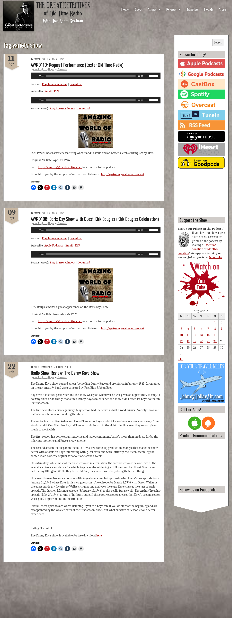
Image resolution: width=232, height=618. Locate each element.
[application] (95, 76)
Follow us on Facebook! (198, 489)
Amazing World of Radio (45, 58)
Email (48, 91)
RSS (56, 91)
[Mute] (146, 76)
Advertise (192, 9)
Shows (152, 9)
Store (222, 9)
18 (188, 341)
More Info (215, 257)
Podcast (61, 58)
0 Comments (62, 69)
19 (194, 341)
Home (125, 9)
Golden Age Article (62, 367)
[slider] (154, 76)
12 (194, 335)
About (138, 9)
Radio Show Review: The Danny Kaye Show (65, 372)
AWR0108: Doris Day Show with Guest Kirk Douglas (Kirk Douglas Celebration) (95, 218)
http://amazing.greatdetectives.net (60, 167)
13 (201, 335)
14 (208, 335)
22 (215, 341)
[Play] (35, 76)
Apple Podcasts (53, 245)
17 (181, 341)
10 (181, 335)
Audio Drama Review (43, 367)
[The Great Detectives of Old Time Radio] (18, 16)
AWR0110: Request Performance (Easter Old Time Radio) (77, 64)
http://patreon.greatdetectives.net (122, 174)
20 (201, 341)
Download (76, 84)
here (99, 535)
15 (215, 335)
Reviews (171, 9)
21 (208, 341)
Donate (208, 9)
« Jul (180, 359)
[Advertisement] (201, 192)
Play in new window (54, 84)
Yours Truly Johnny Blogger (43, 69)
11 (188, 335)
